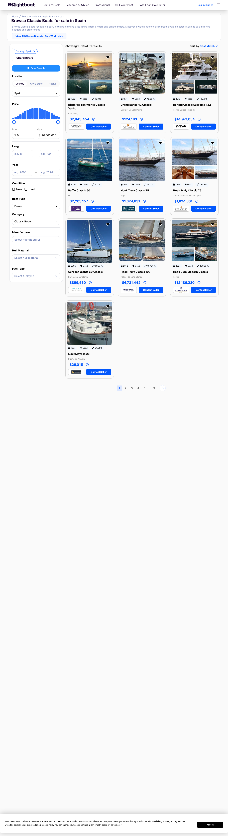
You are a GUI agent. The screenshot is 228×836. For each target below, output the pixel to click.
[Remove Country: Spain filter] (34, 51)
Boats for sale (51, 5)
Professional (102, 5)
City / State (36, 83)
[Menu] (218, 5)
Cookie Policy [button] (48, 825)
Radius (52, 83)
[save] (108, 57)
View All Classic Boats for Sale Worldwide (39, 36)
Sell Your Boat (124, 5)
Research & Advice (77, 5)
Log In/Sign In (205, 5)
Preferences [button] (115, 825)
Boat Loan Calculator (152, 5)
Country (20, 83)
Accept (210, 825)
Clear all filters (24, 57)
